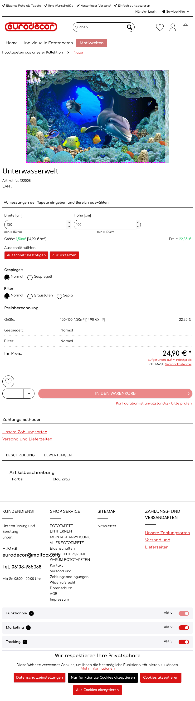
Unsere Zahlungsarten (24, 432)
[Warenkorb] (185, 27)
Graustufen (43, 295)
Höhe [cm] (106, 220)
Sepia (68, 295)
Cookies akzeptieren (161, 677)
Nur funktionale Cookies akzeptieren (103, 677)
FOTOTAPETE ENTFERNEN (61, 528)
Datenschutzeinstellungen (39, 677)
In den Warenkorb (115, 393)
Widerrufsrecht (62, 582)
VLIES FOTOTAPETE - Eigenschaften (68, 545)
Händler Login (145, 11)
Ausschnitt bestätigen (26, 255)
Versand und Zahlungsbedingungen (69, 574)
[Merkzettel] (160, 27)
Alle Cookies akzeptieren (97, 690)
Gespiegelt (43, 276)
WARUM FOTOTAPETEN (70, 560)
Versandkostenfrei (178, 364)
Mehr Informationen (98, 668)
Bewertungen (58, 455)
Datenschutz (61, 588)
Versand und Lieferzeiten (27, 439)
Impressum (59, 599)
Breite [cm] (37, 220)
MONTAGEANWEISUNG (70, 537)
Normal (17, 276)
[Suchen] (130, 27)
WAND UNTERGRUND (68, 554)
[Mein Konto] (172, 27)
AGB (53, 594)
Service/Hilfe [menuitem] (175, 11)
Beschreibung (20, 455)
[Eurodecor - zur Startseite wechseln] (31, 28)
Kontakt (56, 565)
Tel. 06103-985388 (21, 566)
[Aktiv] (184, 613)
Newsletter (107, 526)
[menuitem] (104, 27)
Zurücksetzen (64, 255)
